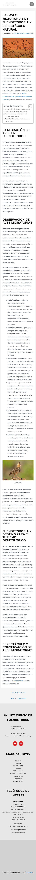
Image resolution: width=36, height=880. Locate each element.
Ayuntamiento (7, 33)
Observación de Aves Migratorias (16, 111)
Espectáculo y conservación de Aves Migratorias (17, 120)
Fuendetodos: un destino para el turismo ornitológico (16, 115)
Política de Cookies (18, 833)
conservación (18, 681)
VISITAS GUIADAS (18, 771)
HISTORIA (18, 763)
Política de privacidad (18, 830)
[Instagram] (21, 743)
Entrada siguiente (18, 698)
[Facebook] (15, 743)
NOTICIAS (18, 761)
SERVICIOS (18, 768)
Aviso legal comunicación (18, 826)
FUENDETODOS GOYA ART (18, 773)
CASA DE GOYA (18, 778)
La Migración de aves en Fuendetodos (17, 109)
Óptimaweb (29, 872)
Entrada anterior (18, 692)
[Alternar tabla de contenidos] (29, 106)
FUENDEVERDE (18, 781)
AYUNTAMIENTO (18, 766)
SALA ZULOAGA (18, 776)
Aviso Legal (18, 823)
